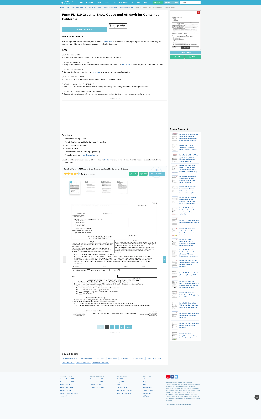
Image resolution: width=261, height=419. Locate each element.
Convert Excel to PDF (67, 382)
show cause (126, 65)
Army (80, 2)
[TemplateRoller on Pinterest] (168, 377)
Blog (145, 2)
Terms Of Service (148, 390)
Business (89, 2)
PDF (134, 174)
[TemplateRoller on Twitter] (176, 377)
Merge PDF (120, 382)
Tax (132, 2)
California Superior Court (154, 358)
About (145, 379)
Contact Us (146, 393)
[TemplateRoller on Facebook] (172, 377)
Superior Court (106, 42)
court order (97, 72)
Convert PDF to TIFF (97, 387)
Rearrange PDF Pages (124, 390)
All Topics (146, 396)
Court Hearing (124, 358)
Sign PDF (120, 384)
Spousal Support (112, 358)
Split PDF (120, 379)
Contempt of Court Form (70, 358)
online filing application (89, 155)
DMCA (145, 384)
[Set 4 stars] (75, 174)
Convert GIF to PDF (66, 387)
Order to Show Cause (86, 358)
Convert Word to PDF (67, 379)
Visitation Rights (99, 358)
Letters (106, 2)
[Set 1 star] (65, 174)
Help (144, 382)
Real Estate (123, 2)
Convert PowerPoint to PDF (69, 393)
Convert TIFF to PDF (67, 390)
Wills (138, 2)
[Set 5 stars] (78, 174)
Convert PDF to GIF (96, 384)
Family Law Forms (68, 362)
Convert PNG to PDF (67, 384)
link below (108, 160)
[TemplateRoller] (66, 2)
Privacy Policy (147, 387)
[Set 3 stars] (72, 174)
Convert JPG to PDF (67, 396)
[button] (164, 259)
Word (144, 174)
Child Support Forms (137, 358)
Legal (98, 2)
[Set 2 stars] (68, 174)
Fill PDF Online (84, 29)
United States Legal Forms (100, 362)
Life (114, 2)
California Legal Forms (83, 362)
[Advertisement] (114, 114)
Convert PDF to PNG (96, 382)
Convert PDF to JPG (96, 379)
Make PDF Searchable (124, 393)
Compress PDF (122, 387)
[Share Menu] (256, 397)
